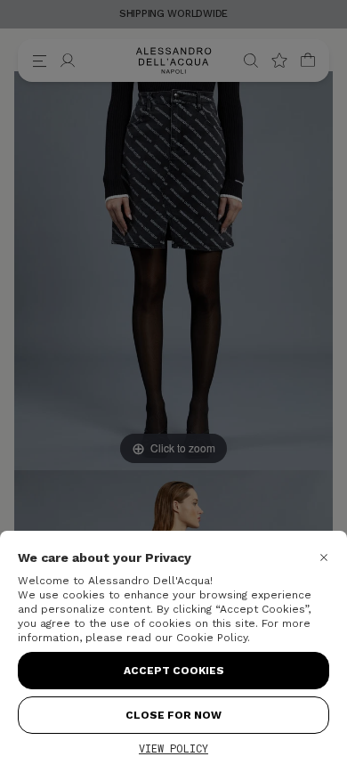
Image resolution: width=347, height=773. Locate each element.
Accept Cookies (174, 670)
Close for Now (173, 715)
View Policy (173, 748)
